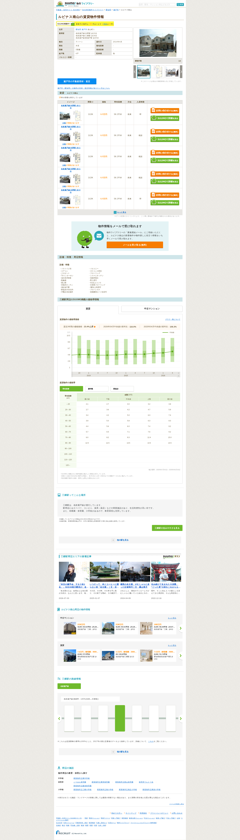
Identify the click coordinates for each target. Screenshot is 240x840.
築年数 (90, 389)
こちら (151, 741)
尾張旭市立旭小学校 (105, 790)
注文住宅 (59, 822)
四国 (91, 825)
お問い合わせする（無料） (164, 111)
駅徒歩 (115, 389)
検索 (181, 4)
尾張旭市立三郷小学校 (82, 790)
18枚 (64, 123)
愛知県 (108, 10)
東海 (82, 825)
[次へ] (180, 628)
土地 (178, 818)
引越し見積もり (101, 822)
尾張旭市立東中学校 (81, 778)
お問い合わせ (177, 813)
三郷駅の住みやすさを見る (167, 528)
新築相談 (92, 822)
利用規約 (143, 813)
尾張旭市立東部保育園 (101, 782)
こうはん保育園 (79, 782)
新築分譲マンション (136, 818)
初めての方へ (116, 813)
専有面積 (65, 389)
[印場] (69, 718)
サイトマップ (131, 813)
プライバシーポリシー (159, 813)
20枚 (64, 207)
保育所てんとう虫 (146, 782)
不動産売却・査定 (81, 822)
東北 (63, 825)
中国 (95, 825)
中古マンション (149, 818)
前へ (60, 718)
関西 (86, 825)
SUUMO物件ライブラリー (92, 10)
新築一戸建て (160, 818)
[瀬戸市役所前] (171, 718)
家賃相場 (125, 818)
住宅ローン (112, 822)
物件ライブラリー (123, 822)
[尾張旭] (103, 718)
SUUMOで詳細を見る (164, 118)
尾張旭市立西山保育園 (124, 782)
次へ (180, 718)
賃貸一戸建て (115, 818)
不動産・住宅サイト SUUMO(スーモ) (69, 818)
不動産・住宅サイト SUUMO (68, 10)
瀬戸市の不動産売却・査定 (77, 81)
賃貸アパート (105, 818)
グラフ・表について (172, 319)
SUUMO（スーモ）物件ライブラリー (75, 4)
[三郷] (120, 718)
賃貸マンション (94, 818)
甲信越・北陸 (75, 825)
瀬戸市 (116, 10)
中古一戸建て (171, 818)
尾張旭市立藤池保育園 (82, 786)
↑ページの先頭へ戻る (176, 804)
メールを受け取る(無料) (135, 245)
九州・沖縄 (102, 825)
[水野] (137, 718)
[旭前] (86, 718)
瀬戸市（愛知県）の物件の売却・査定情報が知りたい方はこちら (84, 88)
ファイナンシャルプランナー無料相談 (144, 822)
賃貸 (105, 24)
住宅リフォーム (68, 822)
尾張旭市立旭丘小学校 (128, 790)
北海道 (58, 825)
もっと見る (172, 618)
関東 (67, 825)
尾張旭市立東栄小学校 (151, 790)
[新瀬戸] (154, 718)
